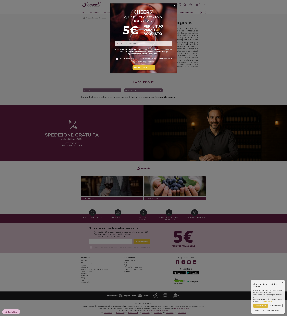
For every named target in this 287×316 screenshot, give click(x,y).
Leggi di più (268, 301)
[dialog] (268, 297)
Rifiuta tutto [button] (275, 306)
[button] (268, 310)
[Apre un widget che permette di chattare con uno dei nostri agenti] (11, 312)
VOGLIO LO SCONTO (143, 67)
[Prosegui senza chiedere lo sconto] (174, 5)
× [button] (282, 282)
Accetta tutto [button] (260, 306)
